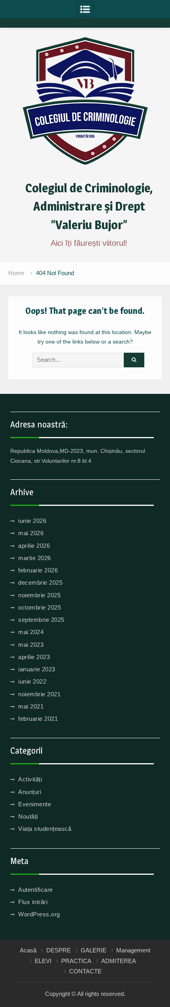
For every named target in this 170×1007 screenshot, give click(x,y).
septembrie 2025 (41, 619)
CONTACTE (85, 971)
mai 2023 (30, 644)
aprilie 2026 (34, 545)
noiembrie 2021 (39, 694)
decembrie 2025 (40, 582)
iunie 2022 (32, 681)
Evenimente (34, 804)
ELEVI (43, 961)
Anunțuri (29, 791)
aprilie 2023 (34, 657)
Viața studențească (44, 828)
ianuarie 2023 (36, 669)
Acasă (28, 950)
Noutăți (28, 816)
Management (133, 950)
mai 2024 (30, 632)
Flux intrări (32, 902)
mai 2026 (30, 533)
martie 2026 (34, 558)
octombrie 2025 (39, 607)
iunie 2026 (32, 520)
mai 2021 (30, 706)
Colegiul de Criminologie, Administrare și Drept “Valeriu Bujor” (89, 206)
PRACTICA (76, 961)
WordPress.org (39, 914)
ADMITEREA (118, 961)
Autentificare (35, 889)
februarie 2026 (38, 570)
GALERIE (93, 950)
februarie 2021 (38, 718)
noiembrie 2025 (39, 595)
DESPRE (58, 950)
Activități (30, 779)
